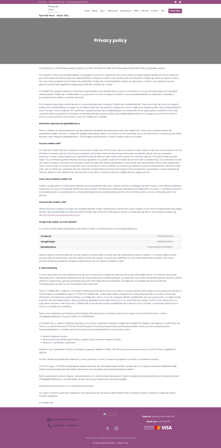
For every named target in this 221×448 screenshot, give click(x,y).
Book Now (175, 10)
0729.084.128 (59, 425)
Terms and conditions (96, 437)
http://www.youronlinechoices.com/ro (61, 215)
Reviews (145, 11)
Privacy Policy (114, 437)
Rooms (95, 11)
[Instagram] (180, 2)
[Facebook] (175, 2)
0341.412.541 (72, 425)
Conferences (125, 11)
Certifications (129, 437)
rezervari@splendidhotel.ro (77, 2)
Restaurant (113, 11)
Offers (137, 11)
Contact (154, 11)
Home (87, 11)
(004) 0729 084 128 (56, 2)
